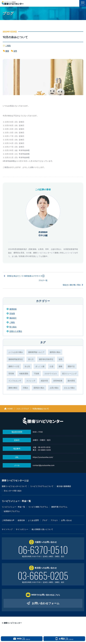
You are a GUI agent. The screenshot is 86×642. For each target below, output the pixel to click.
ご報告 (8, 46)
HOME (10, 409)
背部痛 (11, 373)
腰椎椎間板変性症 (16, 359)
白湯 (51, 366)
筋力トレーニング (69, 373)
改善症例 (21, 520)
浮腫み (25, 388)
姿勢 (15, 51)
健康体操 (13, 309)
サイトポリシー (22, 529)
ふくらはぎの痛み (16, 352)
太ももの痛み (69, 388)
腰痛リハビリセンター (13, 623)
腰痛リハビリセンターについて (14, 486)
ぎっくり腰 (39, 366)
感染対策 (44, 381)
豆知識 (12, 313)
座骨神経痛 (57, 381)
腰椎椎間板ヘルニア (36, 352)
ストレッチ (30, 381)
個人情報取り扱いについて (42, 529)
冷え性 (27, 366)
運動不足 (71, 366)
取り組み (13, 327)
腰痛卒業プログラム (59, 507)
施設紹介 (13, 318)
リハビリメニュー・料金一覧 (13, 507)
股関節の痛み (39, 388)
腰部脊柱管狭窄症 (46, 359)
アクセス (54, 520)
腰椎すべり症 (14, 366)
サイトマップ (7, 529)
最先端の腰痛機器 (64, 486)
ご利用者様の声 (8, 520)
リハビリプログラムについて (41, 486)
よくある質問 (33, 520)
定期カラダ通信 (15, 331)
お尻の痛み (54, 388)
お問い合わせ (66, 520)
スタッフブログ (22, 409)
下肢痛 (36, 373)
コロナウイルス (50, 373)
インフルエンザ (15, 381)
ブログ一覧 (43, 280)
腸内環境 (71, 381)
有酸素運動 (23, 373)
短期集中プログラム (12, 511)
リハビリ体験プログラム (38, 507)
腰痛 (7, 51)
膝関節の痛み (55, 352)
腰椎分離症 (13, 388)
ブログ (44, 520)
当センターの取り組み (13, 491)
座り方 (31, 359)
